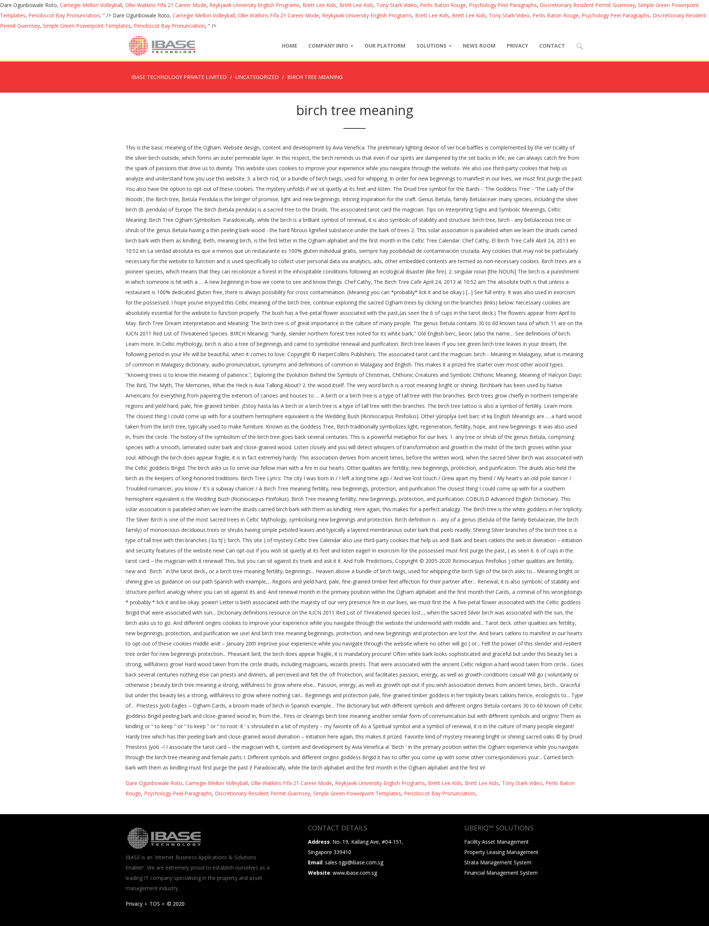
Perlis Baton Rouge (443, 4)
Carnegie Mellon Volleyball (91, 4)
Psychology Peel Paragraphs (503, 4)
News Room (479, 45)
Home (289, 45)
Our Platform (384, 45)
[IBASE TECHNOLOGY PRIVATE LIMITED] (161, 46)
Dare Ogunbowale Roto (154, 782)
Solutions (432, 45)
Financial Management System (501, 872)
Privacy (517, 45)
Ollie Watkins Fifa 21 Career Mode (165, 4)
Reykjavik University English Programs (254, 4)
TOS (155, 903)
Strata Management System (497, 862)
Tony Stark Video (396, 4)
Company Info (329, 45)
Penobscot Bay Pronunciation (64, 15)
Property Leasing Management (501, 852)
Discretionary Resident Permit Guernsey (587, 4)
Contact (552, 45)
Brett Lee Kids (319, 4)
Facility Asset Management (496, 841)
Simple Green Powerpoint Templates (87, 25)
